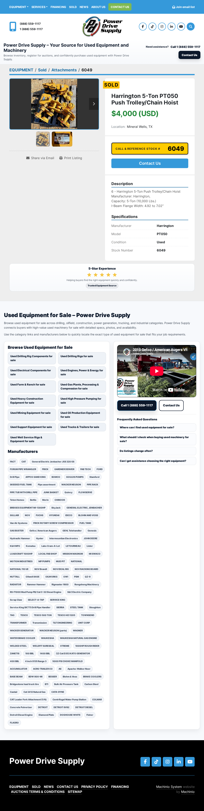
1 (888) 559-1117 (31, 29)
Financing (58, 7)
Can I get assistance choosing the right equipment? (153, 460)
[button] (18, 7)
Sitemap (75, 792)
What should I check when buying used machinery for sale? (154, 439)
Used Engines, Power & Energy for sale (82, 372)
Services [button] (38, 7)
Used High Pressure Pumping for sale (81, 400)
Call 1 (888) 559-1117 (185, 46)
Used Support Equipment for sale (31, 427)
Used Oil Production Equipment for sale (80, 414)
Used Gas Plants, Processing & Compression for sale (80, 386)
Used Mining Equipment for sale (30, 412)
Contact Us (120, 7)
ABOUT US (98, 7)
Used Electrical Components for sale (30, 372)
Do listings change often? (136, 450)
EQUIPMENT (17, 7)
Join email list (185, 7)
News (84, 7)
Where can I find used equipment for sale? (147, 427)
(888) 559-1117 (30, 23)
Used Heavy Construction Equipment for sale (26, 400)
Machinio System (169, 787)
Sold (73, 7)
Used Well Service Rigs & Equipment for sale (26, 439)
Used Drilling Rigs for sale (77, 356)
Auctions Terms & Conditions (38, 792)
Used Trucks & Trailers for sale (80, 427)
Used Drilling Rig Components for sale (31, 358)
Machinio (188, 792)
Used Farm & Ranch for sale (27, 384)
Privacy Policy (94, 787)
